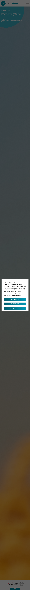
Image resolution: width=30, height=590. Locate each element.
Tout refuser (15, 304)
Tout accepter (15, 299)
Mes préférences (15, 308)
